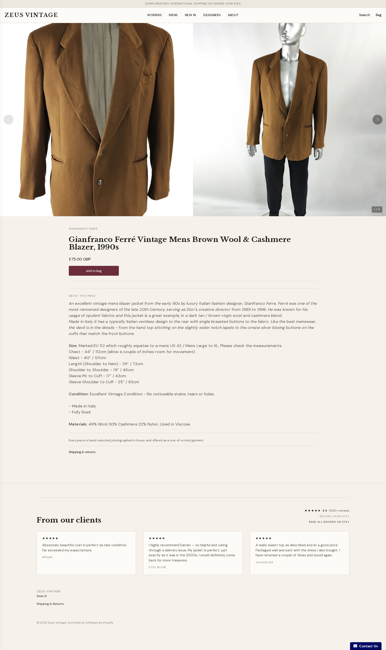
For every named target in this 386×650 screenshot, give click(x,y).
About (233, 15)
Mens (173, 15)
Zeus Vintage (31, 15)
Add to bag (93, 271)
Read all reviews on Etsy (329, 521)
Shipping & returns (82, 452)
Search (364, 15)
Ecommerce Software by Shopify (90, 623)
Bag (379, 15)
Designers (212, 15)
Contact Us (367, 646)
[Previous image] (8, 120)
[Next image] (377, 120)
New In (190, 15)
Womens (154, 15)
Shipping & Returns (50, 604)
